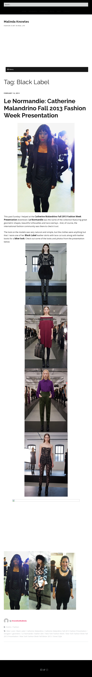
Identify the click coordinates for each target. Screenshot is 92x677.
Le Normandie (27, 634)
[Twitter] (44, 670)
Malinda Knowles (16, 21)
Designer (7, 634)
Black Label (20, 631)
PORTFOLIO (44, 11)
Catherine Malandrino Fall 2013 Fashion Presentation (65, 631)
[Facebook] (41, 670)
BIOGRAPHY (33, 11)
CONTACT (66, 11)
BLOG (52, 11)
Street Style (57, 636)
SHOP (59, 11)
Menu (11, 69)
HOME (24, 11)
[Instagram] (47, 670)
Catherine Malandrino (35, 631)
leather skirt (39, 634)
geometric (16, 634)
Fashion (16, 627)
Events (8, 627)
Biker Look (10, 631)
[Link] (50, 670)
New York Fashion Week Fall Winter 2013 (36, 636)
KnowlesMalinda (19, 621)
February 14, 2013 (12, 93)
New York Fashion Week (54, 634)
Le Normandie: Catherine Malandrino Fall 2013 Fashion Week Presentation (45, 108)
